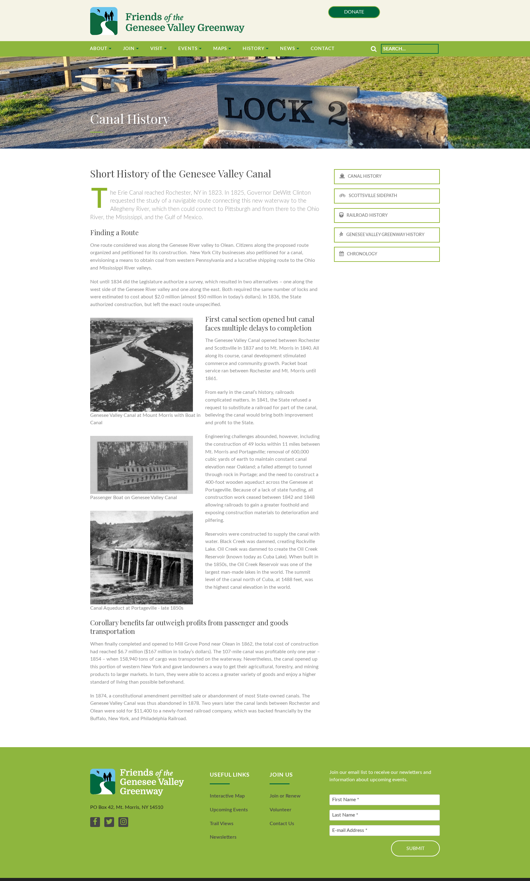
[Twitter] (109, 822)
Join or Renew (285, 796)
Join (129, 48)
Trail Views (221, 823)
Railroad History (367, 215)
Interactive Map (227, 796)
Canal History (365, 176)
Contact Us (282, 823)
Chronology (362, 254)
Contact (323, 48)
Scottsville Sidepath (373, 195)
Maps (220, 48)
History (253, 48)
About (98, 48)
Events (188, 48)
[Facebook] (95, 822)
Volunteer (280, 809)
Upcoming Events (229, 809)
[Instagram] (123, 822)
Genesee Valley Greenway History (385, 234)
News (287, 48)
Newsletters (223, 837)
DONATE (354, 12)
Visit (156, 48)
